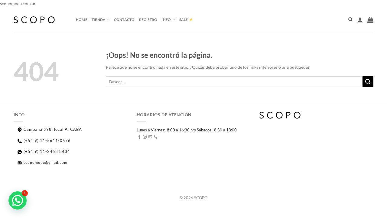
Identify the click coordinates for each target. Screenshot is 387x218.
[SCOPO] (40, 19)
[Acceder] (360, 19)
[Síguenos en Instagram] (145, 137)
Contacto (124, 19)
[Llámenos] (156, 137)
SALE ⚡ (186, 19)
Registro (148, 19)
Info (166, 19)
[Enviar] (368, 81)
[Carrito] (370, 19)
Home (81, 19)
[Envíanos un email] (150, 137)
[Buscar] (350, 19)
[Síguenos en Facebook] (139, 137)
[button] (17, 200)
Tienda (99, 19)
